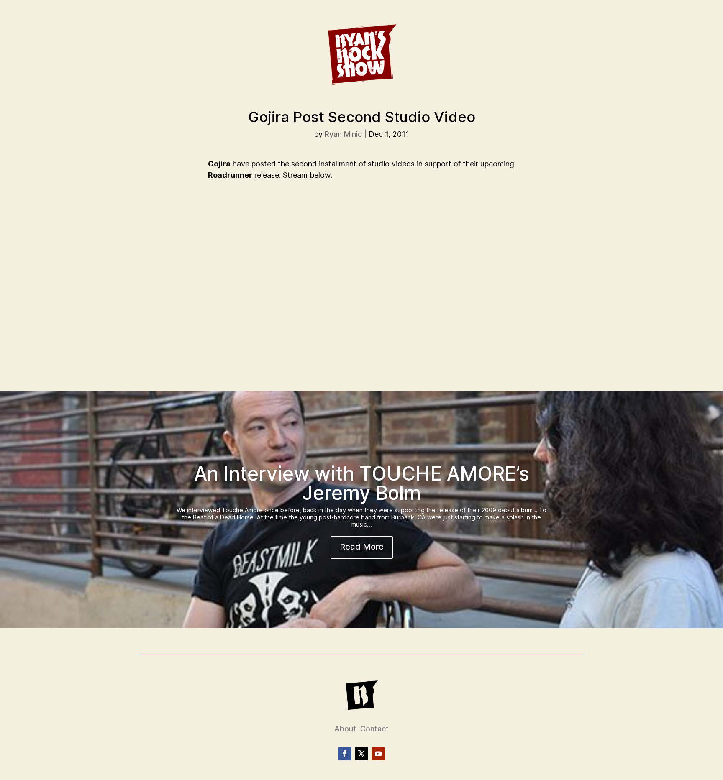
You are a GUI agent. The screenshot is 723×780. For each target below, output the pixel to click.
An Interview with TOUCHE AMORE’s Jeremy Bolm (361, 483)
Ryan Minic (343, 134)
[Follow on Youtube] (378, 753)
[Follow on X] (361, 753)
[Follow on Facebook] (344, 753)
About (345, 728)
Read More (362, 547)
